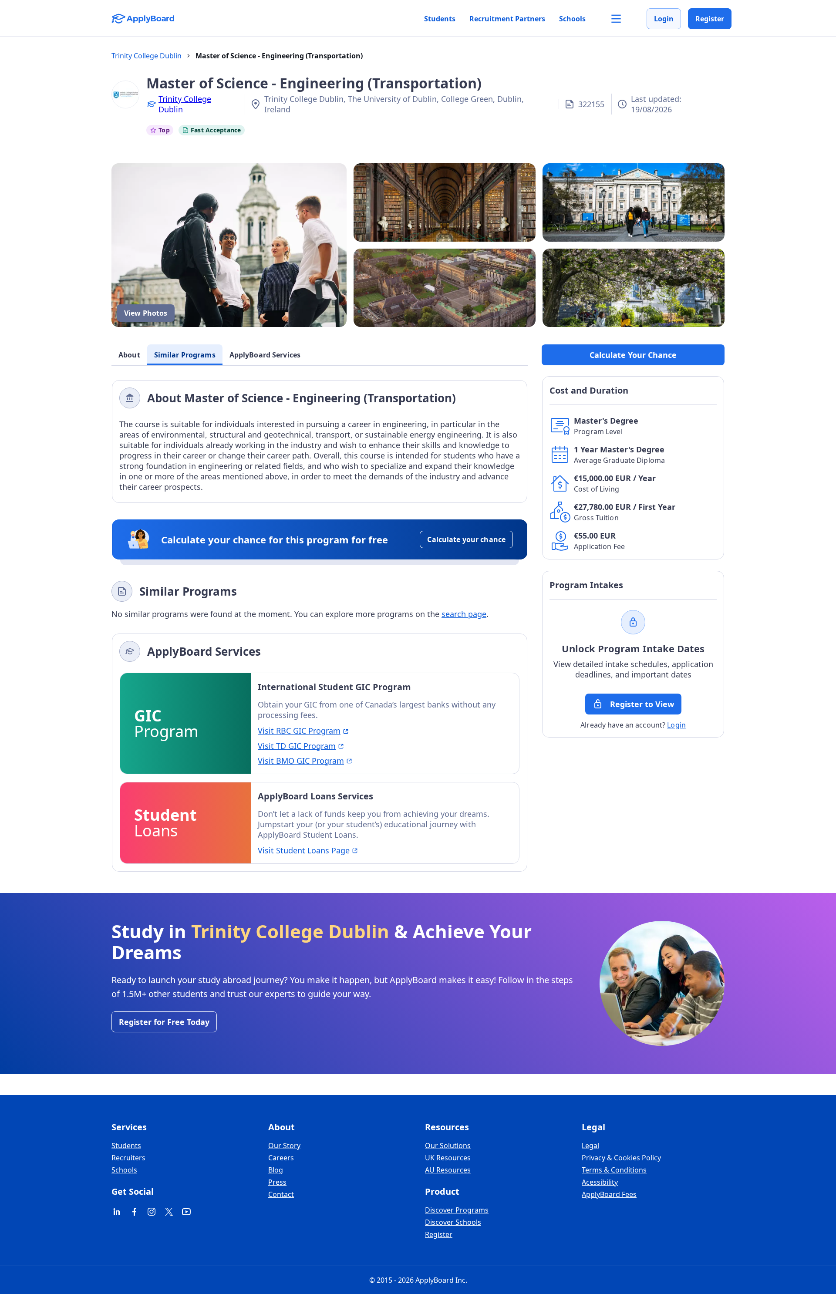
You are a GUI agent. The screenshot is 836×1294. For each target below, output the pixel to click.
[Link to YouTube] (186, 1211)
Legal (590, 1145)
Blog (275, 1170)
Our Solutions (448, 1145)
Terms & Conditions (614, 1170)
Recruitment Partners (507, 19)
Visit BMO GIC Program (301, 760)
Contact (281, 1194)
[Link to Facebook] (134, 1211)
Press (277, 1182)
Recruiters (128, 1158)
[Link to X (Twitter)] (169, 1211)
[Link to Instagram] (151, 1211)
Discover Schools (453, 1222)
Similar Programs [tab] (185, 355)
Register (709, 19)
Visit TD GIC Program (297, 746)
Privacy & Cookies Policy (621, 1158)
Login (664, 19)
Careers (281, 1158)
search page (464, 614)
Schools (572, 19)
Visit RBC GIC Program (299, 730)
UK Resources (448, 1158)
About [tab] (129, 355)
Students (439, 19)
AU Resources (448, 1170)
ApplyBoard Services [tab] (264, 355)
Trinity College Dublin (184, 104)
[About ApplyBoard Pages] (616, 19)
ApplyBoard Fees (609, 1194)
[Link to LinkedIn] (116, 1211)
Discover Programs (457, 1210)
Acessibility (600, 1182)
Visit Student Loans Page (304, 850)
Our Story (284, 1145)
